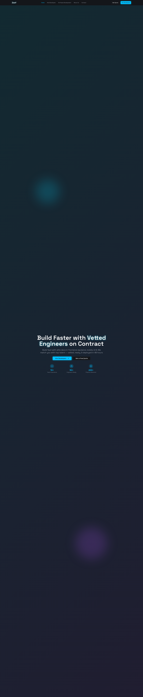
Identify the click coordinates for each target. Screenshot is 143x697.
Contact (84, 2)
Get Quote (115, 2)
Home (42, 2)
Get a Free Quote (82, 358)
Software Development (64, 2)
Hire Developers (51, 2)
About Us (76, 2)
